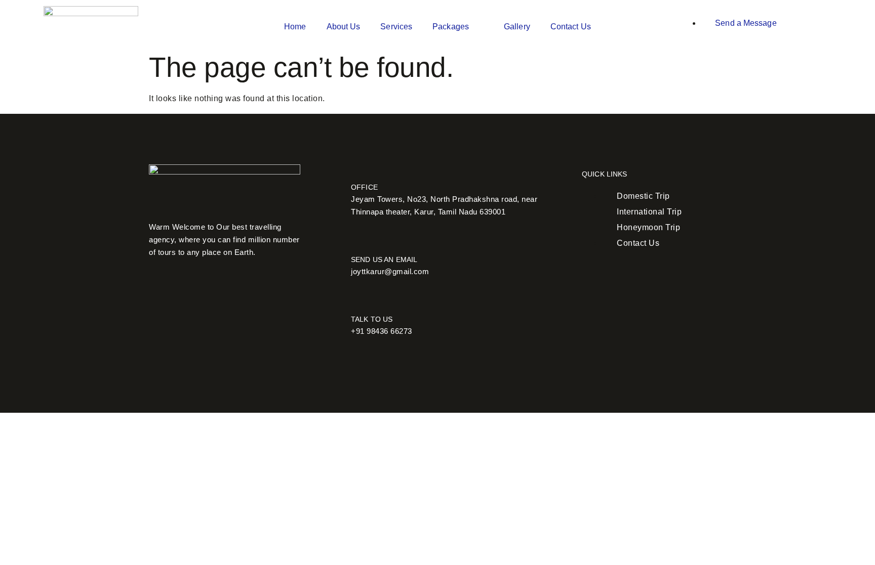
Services (396, 26)
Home (295, 26)
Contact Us (570, 26)
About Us (344, 26)
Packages (450, 26)
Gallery (517, 26)
